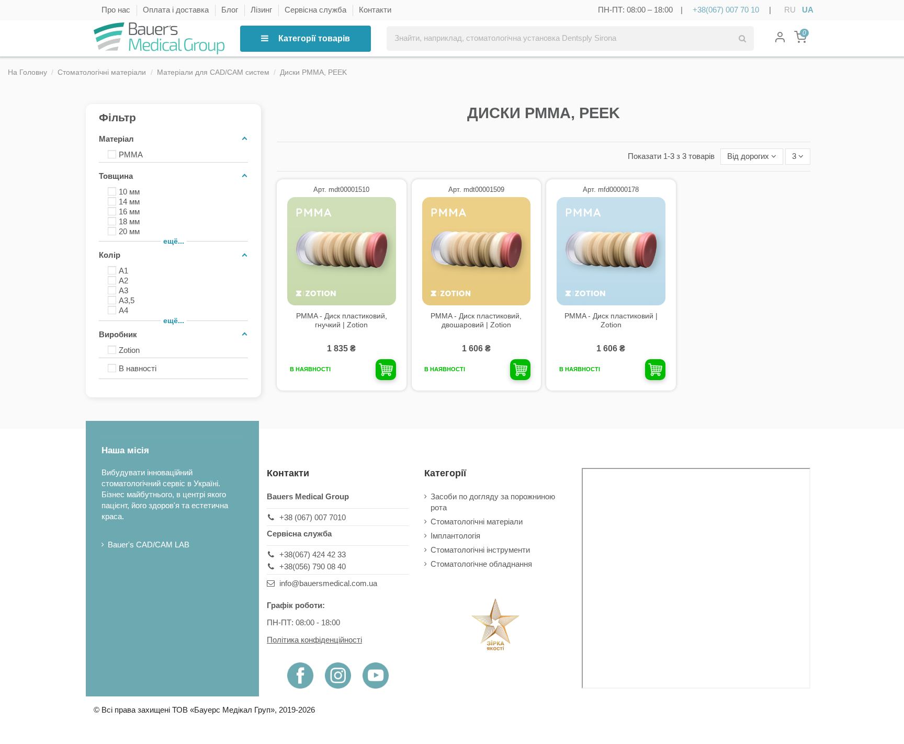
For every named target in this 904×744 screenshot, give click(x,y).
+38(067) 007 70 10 (726, 9)
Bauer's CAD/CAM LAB (148, 544)
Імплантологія (455, 535)
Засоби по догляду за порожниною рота (493, 502)
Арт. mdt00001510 (341, 189)
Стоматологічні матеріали (477, 521)
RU (790, 9)
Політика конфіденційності (314, 639)
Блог (230, 9)
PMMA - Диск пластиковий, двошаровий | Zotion (476, 320)
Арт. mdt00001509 (476, 189)
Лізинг (262, 9)
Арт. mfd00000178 (611, 189)
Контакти (375, 9)
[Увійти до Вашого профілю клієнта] (780, 38)
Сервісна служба (316, 9)
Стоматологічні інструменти (480, 549)
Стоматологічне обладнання (481, 563)
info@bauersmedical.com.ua (328, 583)
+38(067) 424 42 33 (312, 554)
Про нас (116, 9)
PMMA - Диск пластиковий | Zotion (611, 320)
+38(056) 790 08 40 (312, 566)
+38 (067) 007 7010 (312, 517)
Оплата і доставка (177, 9)
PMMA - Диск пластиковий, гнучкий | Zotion (341, 320)
